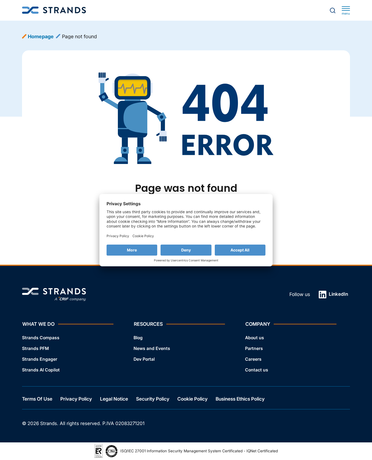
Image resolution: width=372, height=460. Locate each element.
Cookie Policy (192, 399)
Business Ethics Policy (240, 399)
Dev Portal (144, 359)
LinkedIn (338, 294)
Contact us (256, 370)
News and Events (152, 348)
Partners (254, 348)
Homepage (41, 36)
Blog (138, 337)
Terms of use (37, 399)
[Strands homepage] (54, 10)
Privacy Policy (76, 399)
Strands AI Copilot (41, 370)
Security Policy (152, 399)
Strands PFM (35, 348)
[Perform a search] (332, 10)
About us (254, 337)
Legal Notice (114, 399)
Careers (253, 359)
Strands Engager (39, 359)
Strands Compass (40, 337)
